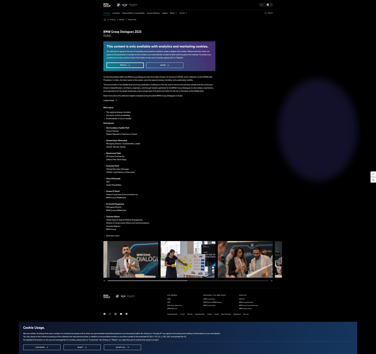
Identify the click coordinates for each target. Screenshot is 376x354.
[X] (110, 314)
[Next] (271, 281)
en (262, 4)
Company (106, 13)
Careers (182, 13)
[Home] (105, 19)
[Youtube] (121, 314)
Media (172, 13)
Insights (165, 13)
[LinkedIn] (126, 314)
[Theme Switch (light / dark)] (269, 4)
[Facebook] (104, 314)
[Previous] (104, 281)
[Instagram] (115, 314)
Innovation (116, 13)
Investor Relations (153, 13)
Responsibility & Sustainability (133, 13)
